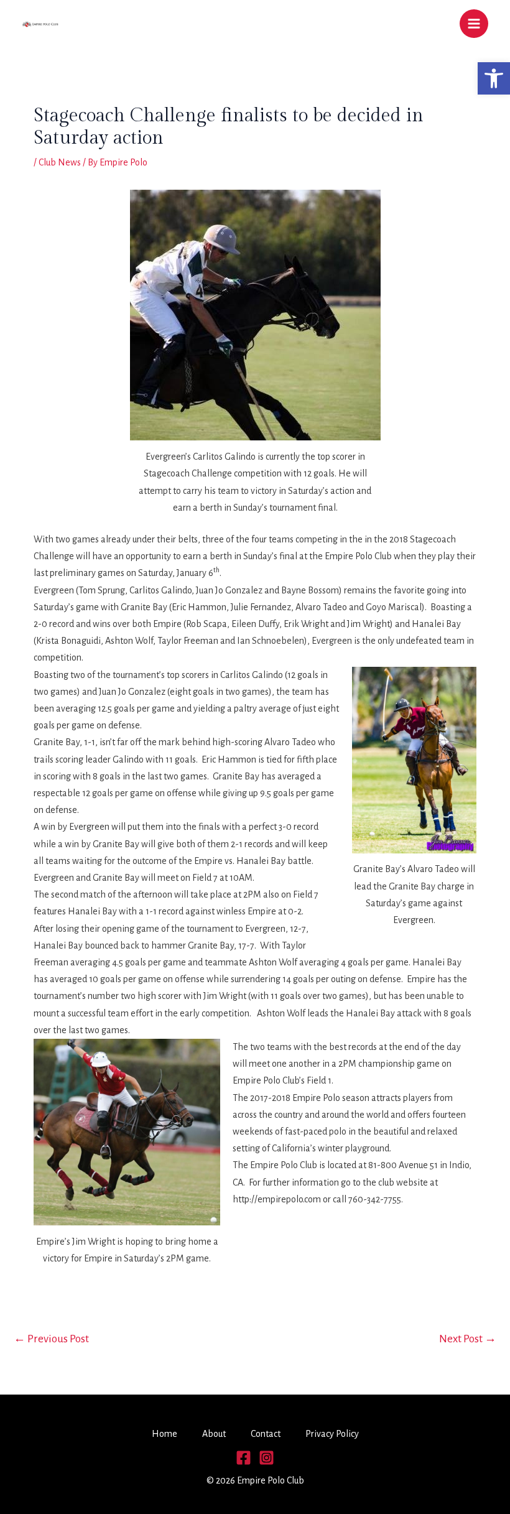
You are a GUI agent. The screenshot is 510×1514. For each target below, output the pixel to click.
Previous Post (51, 1339)
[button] (494, 78)
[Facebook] (243, 1457)
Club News (60, 162)
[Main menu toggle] (474, 23)
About (214, 1434)
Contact (265, 1434)
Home (164, 1434)
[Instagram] (266, 1457)
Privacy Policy (332, 1434)
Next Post (467, 1339)
